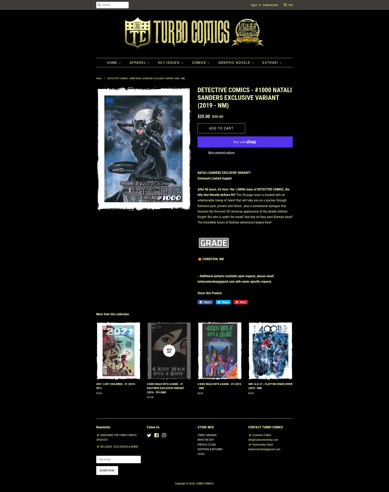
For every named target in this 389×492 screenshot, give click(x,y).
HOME (113, 62)
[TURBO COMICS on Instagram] (164, 436)
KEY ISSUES (169, 62)
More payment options (221, 152)
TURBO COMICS (205, 483)
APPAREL (138, 62)
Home (98, 78)
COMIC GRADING (207, 435)
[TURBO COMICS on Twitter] (149, 436)
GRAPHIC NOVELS (234, 62)
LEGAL (201, 454)
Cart (291, 5)
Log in (254, 5)
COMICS (199, 62)
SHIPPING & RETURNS (210, 449)
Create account (270, 5)
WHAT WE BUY (206, 439)
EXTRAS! (270, 62)
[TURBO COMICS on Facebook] (156, 436)
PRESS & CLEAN (207, 444)
